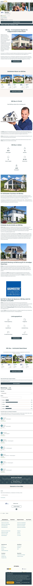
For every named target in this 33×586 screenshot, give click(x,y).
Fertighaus (19, 530)
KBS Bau (7, 513)
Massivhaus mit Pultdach (21, 525)
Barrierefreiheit (3, 547)
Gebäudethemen (5, 519)
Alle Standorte (3, 497)
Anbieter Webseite (16, 506)
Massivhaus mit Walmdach (21, 527)
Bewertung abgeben (4, 17)
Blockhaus (18, 533)
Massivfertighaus (4, 535)
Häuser (8, 24)
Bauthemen (12, 519)
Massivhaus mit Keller (4, 532)
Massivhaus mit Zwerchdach (5, 530)
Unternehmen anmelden (21, 554)
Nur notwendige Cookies (26, 582)
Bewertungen (12, 24)
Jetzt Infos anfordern (16, 22)
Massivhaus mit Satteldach (21, 522)
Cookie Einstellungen (4, 550)
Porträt (6, 24)
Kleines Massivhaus (4, 525)
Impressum (19, 547)
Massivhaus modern (4, 533)
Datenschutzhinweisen (19, 580)
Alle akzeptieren (10, 582)
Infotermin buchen (20, 556)
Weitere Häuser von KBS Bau (16, 91)
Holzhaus (18, 532)
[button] (31, 1)
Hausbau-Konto (3, 557)
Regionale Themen (20, 519)
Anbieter (3, 513)
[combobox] (11, 397)
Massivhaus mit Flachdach (21, 524)
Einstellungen (18, 582)
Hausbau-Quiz (3, 556)
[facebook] (16, 509)
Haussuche (3, 554)
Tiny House (19, 535)
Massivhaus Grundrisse (5, 522)
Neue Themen (28, 519)
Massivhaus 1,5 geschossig (5, 524)
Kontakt (17, 24)
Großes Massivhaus (4, 527)
